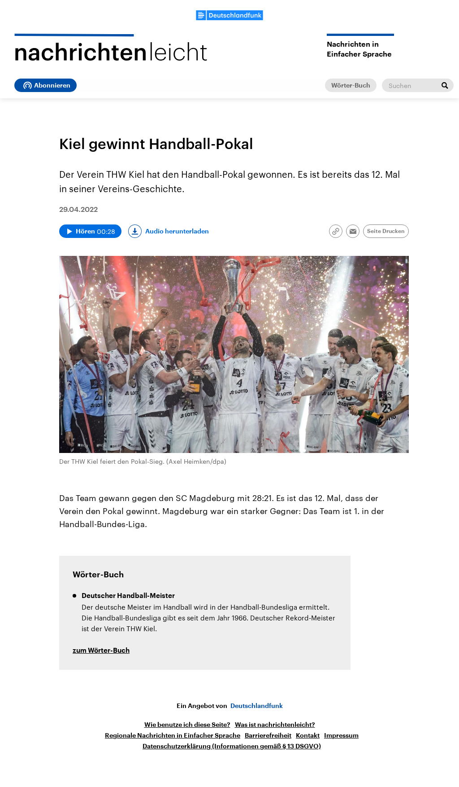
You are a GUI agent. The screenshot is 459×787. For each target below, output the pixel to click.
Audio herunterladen (177, 231)
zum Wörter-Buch (101, 650)
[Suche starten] (444, 85)
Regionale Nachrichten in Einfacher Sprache (172, 735)
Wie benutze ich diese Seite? (187, 724)
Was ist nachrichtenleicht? (275, 724)
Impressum (341, 735)
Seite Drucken (386, 231)
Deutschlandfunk (256, 706)
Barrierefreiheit (268, 735)
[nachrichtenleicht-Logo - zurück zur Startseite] (110, 47)
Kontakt (308, 735)
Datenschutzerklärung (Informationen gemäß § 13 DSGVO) (232, 746)
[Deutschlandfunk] (229, 15)
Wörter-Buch (350, 85)
